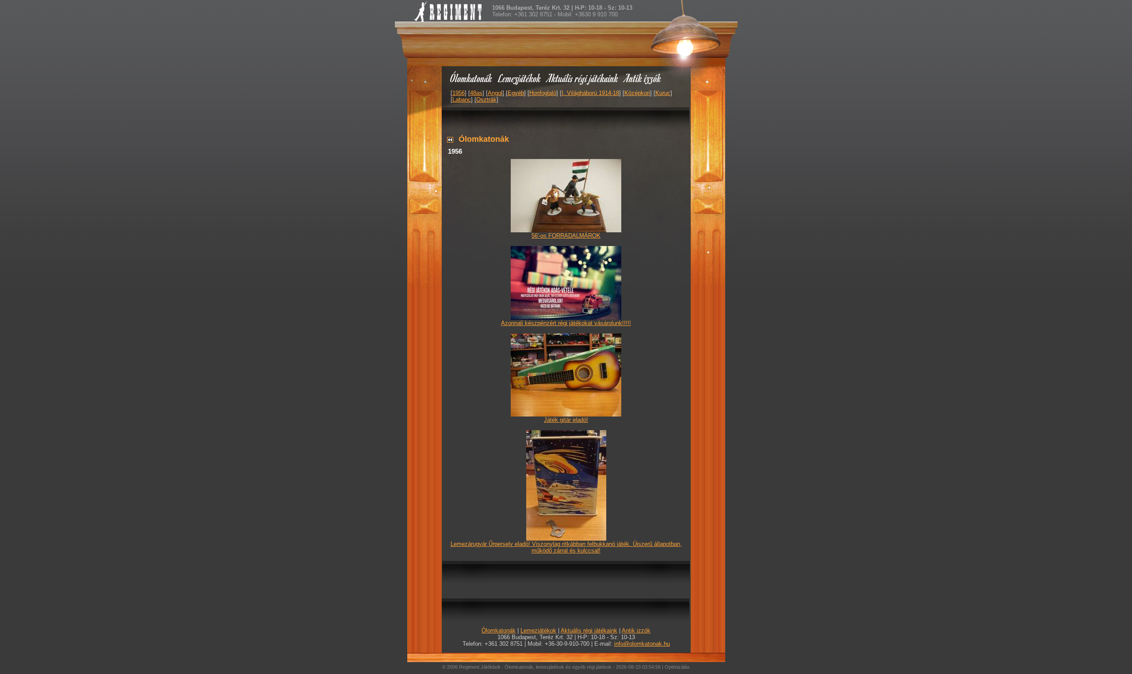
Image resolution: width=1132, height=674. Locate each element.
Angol (495, 93)
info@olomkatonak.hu (642, 643)
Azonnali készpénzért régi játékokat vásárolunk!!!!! (566, 323)
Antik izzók (643, 78)
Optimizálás (677, 667)
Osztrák (486, 99)
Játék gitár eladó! (566, 420)
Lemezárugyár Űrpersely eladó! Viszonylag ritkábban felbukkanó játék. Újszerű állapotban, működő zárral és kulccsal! (566, 547)
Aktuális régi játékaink (582, 78)
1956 (458, 93)
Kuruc (662, 93)
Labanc (461, 99)
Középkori (637, 93)
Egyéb (516, 93)
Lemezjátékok (520, 78)
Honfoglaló (542, 93)
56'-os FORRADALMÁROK (566, 235)
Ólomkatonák (471, 78)
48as (476, 93)
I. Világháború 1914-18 (590, 93)
